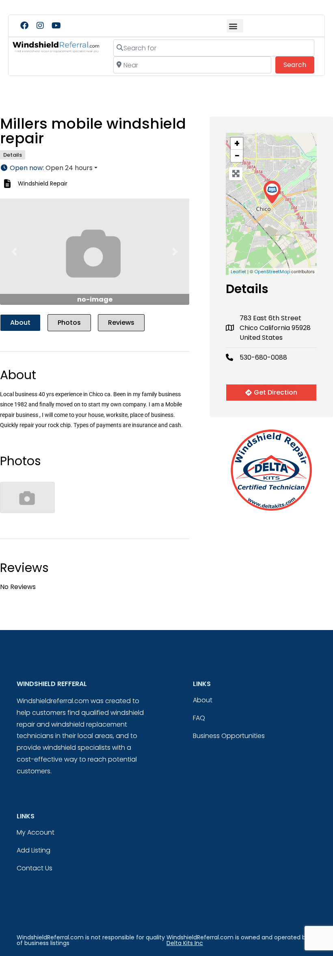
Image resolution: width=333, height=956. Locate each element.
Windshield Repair (42, 183)
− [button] (237, 156)
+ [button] (237, 144)
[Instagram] (40, 26)
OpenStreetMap (272, 271)
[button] (235, 25)
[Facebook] (24, 26)
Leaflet (238, 271)
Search (298, 64)
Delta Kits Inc (184, 943)
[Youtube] (56, 26)
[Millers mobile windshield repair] (272, 192)
